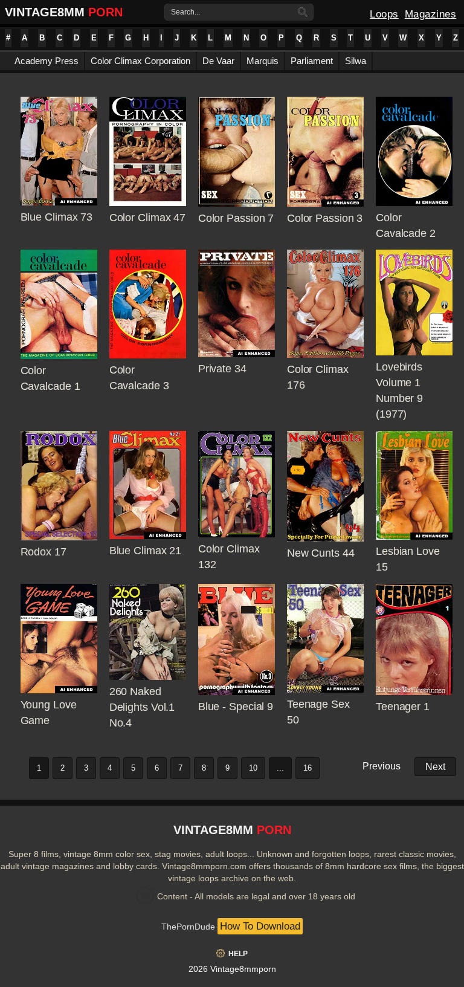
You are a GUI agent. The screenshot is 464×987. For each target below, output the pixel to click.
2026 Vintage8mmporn (232, 969)
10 (253, 767)
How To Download (260, 926)
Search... (185, 12)
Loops (384, 14)
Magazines (431, 14)
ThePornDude (188, 926)
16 (307, 767)
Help (238, 954)
